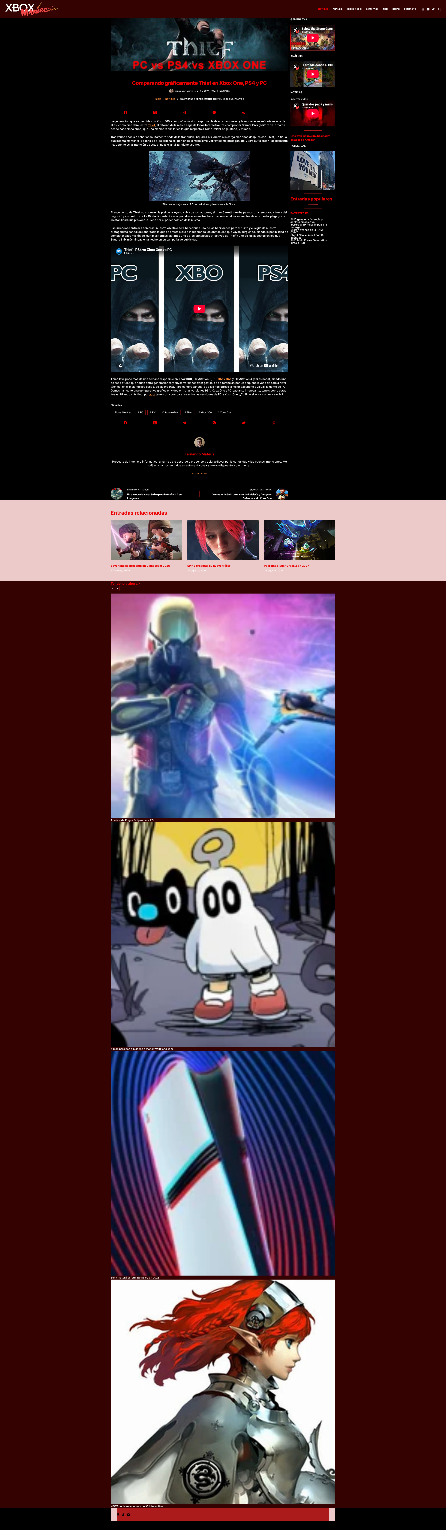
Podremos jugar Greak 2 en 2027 (286, 565)
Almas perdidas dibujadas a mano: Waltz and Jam (142, 1049)
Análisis (338, 9)
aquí (152, 394)
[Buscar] (439, 9)
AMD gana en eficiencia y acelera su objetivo (306, 221)
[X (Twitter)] (423, 9)
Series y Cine (354, 9)
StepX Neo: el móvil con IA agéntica (307, 236)
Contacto (410, 9)
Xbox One (224, 412)
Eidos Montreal (122, 412)
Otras (396, 9)
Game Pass (372, 9)
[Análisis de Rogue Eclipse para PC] (223, 706)
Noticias (323, 9)
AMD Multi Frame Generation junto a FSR (308, 242)
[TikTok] (433, 9)
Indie (385, 9)
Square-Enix (170, 412)
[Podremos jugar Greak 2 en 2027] (299, 540)
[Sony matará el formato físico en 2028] (223, 1163)
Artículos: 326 (199, 473)
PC (141, 412)
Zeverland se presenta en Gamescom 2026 (140, 565)
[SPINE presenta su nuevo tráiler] (223, 540)
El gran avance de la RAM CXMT (306, 231)
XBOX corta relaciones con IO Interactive (137, 1506)
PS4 (152, 412)
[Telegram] (184, 112)
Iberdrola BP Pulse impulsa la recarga (308, 226)
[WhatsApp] (214, 112)
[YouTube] (428, 9)
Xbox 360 (205, 412)
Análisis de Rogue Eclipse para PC (132, 820)
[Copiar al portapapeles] (273, 112)
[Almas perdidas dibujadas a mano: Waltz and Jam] (223, 934)
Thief (188, 412)
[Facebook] (125, 112)
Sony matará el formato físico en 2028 (135, 1277)
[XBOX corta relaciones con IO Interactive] (223, 1392)
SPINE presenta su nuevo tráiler (208, 565)
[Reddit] (244, 112)
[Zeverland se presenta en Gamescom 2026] (146, 540)
